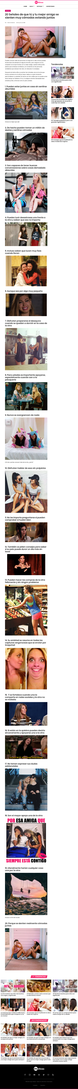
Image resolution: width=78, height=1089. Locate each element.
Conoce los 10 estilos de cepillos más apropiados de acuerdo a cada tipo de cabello (61, 101)
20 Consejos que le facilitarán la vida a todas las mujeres (61, 140)
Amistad (8, 10)
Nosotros (43, 1085)
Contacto (35, 1085)
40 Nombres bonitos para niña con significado (61, 81)
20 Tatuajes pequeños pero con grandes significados (62, 121)
